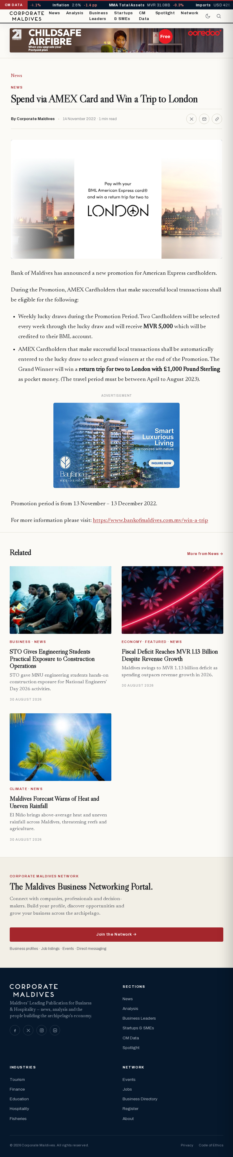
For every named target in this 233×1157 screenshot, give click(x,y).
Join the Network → (116, 934)
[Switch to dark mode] (207, 16)
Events (129, 1079)
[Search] (218, 16)
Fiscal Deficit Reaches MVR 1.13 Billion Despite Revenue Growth (170, 655)
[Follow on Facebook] (15, 1030)
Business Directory (140, 1099)
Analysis (74, 13)
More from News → (205, 554)
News (54, 13)
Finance (17, 1089)
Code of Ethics (211, 1145)
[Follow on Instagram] (41, 1030)
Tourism (17, 1079)
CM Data (144, 16)
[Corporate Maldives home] (27, 16)
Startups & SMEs (123, 16)
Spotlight (165, 13)
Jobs (127, 1089)
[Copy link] (217, 119)
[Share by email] (204, 119)
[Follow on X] (28, 1030)
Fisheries (18, 1118)
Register (130, 1108)
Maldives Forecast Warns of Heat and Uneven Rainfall (54, 802)
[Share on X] (191, 119)
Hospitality (19, 1108)
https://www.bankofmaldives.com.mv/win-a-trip (150, 520)
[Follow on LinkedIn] (55, 1030)
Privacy (187, 1145)
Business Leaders (98, 16)
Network (189, 13)
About (128, 1118)
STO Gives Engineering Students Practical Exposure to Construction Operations (52, 658)
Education (19, 1099)
